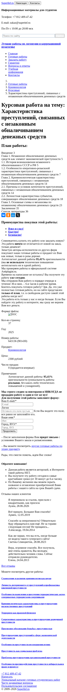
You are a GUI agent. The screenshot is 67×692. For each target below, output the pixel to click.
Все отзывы (8, 565)
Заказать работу (17, 59)
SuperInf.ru (23, 689)
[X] (18, 215)
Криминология (17, 87)
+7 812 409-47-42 (11, 673)
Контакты (14, 75)
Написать (7, 676)
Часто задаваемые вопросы (17, 682)
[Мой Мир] (13, 215)
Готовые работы (17, 56)
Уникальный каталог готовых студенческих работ (30, 679)
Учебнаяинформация (15, 70)
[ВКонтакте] (3, 215)
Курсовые (14, 90)
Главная (13, 53)
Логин (5, 407)
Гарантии (13, 62)
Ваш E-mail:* (8, 401)
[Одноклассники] (8, 215)
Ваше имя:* (8, 417)
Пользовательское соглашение (19, 685)
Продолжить (9, 431)
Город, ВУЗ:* (9, 424)
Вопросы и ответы (19, 65)
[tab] (16, 228)
